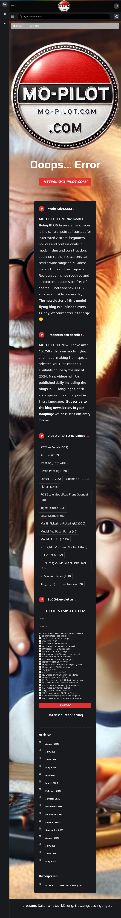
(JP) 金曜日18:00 (49, 670)
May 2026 (50, 767)
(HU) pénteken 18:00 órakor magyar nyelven (61, 664)
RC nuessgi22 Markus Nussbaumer (63, 565)
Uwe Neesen (71, 584)
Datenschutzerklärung (65, 715)
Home (19, 25)
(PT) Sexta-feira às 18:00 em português (59, 683)
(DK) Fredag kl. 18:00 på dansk (55, 649)
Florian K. (49, 486)
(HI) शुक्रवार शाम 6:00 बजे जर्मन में (54, 662)
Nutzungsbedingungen (93, 905)
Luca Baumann (53, 515)
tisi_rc (47, 584)
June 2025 (50, 853)
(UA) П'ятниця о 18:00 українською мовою (61, 698)
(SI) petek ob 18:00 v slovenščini (56, 690)
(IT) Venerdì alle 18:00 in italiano (56, 667)
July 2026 (50, 751)
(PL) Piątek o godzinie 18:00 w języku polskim (62, 680)
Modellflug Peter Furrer (58, 531)
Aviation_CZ (53, 463)
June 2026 (50, 759)
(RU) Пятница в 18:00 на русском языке (60, 685)
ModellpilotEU (54, 539)
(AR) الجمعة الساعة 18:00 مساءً (55, 638)
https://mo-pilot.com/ (65, 181)
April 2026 (50, 775)
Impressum (27, 905)
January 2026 (52, 798)
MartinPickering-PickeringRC (62, 523)
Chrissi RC (50, 478)
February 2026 (53, 791)
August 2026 (52, 744)
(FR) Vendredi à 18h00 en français (57, 659)
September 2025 (54, 830)
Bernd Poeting (53, 470)
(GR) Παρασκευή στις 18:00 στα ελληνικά (60, 696)
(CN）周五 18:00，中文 (52, 641)
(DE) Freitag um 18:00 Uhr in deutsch (58, 646)
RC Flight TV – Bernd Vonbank (63, 547)
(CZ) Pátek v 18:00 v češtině (54, 644)
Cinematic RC (77, 478)
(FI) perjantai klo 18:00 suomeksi (56, 657)
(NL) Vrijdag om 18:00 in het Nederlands (59, 675)
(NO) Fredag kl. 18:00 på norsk (55, 677)
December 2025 (53, 806)
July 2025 (50, 846)
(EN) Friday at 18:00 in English (55, 651)
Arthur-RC (51, 455)
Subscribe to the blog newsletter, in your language (63, 407)
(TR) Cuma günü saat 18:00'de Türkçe (58, 693)
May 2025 (50, 861)
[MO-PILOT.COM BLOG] (64, 6)
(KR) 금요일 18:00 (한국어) (53, 672)
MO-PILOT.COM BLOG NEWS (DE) (63, 885)
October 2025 (52, 822)
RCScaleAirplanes (55, 576)
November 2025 (53, 814)
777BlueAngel (54, 447)
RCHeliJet (51, 555)
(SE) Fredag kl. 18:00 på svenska (56, 688)
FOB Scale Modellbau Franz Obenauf (64, 497)
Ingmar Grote (52, 507)
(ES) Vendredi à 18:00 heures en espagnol (60, 654)
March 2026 (51, 783)
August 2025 (52, 838)
